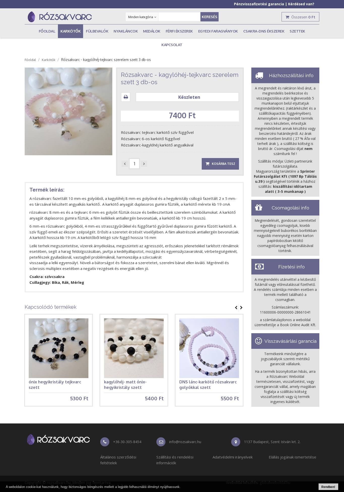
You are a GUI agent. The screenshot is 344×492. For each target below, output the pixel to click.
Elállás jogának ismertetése (292, 456)
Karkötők (48, 60)
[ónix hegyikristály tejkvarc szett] (58, 348)
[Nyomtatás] (127, 97)
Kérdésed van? (301, 4)
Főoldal (30, 60)
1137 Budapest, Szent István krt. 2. (272, 441)
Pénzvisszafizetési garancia (259, 4)
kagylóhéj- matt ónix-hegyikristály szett (125, 384)
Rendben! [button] (328, 486)
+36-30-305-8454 (127, 441)
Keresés (209, 16)
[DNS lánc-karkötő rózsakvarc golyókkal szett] (209, 348)
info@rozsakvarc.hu (185, 441)
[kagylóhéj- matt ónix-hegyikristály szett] (134, 348)
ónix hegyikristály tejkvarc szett (55, 384)
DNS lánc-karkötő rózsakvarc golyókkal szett (208, 384)
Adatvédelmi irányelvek (233, 456)
